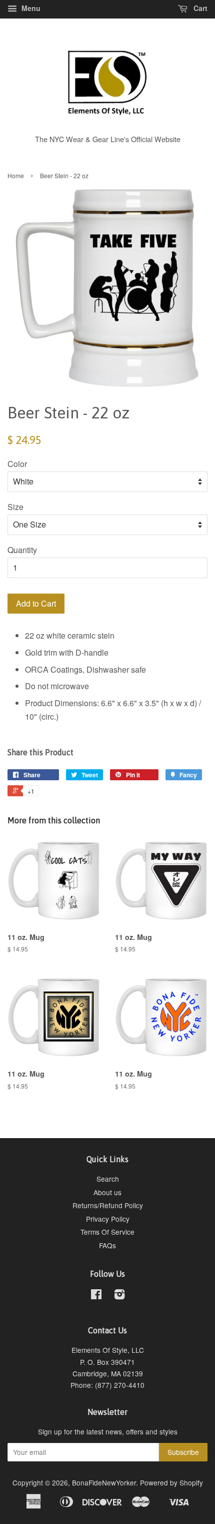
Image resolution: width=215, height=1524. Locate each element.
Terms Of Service (107, 1232)
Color (17, 463)
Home (16, 175)
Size (16, 507)
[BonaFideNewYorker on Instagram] (119, 1296)
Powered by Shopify (171, 1482)
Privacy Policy (108, 1219)
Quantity (22, 550)
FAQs (107, 1245)
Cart (200, 8)
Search (107, 1179)
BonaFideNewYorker (104, 1482)
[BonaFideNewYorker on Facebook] (96, 1296)
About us (108, 1192)
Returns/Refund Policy (107, 1205)
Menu (30, 8)
